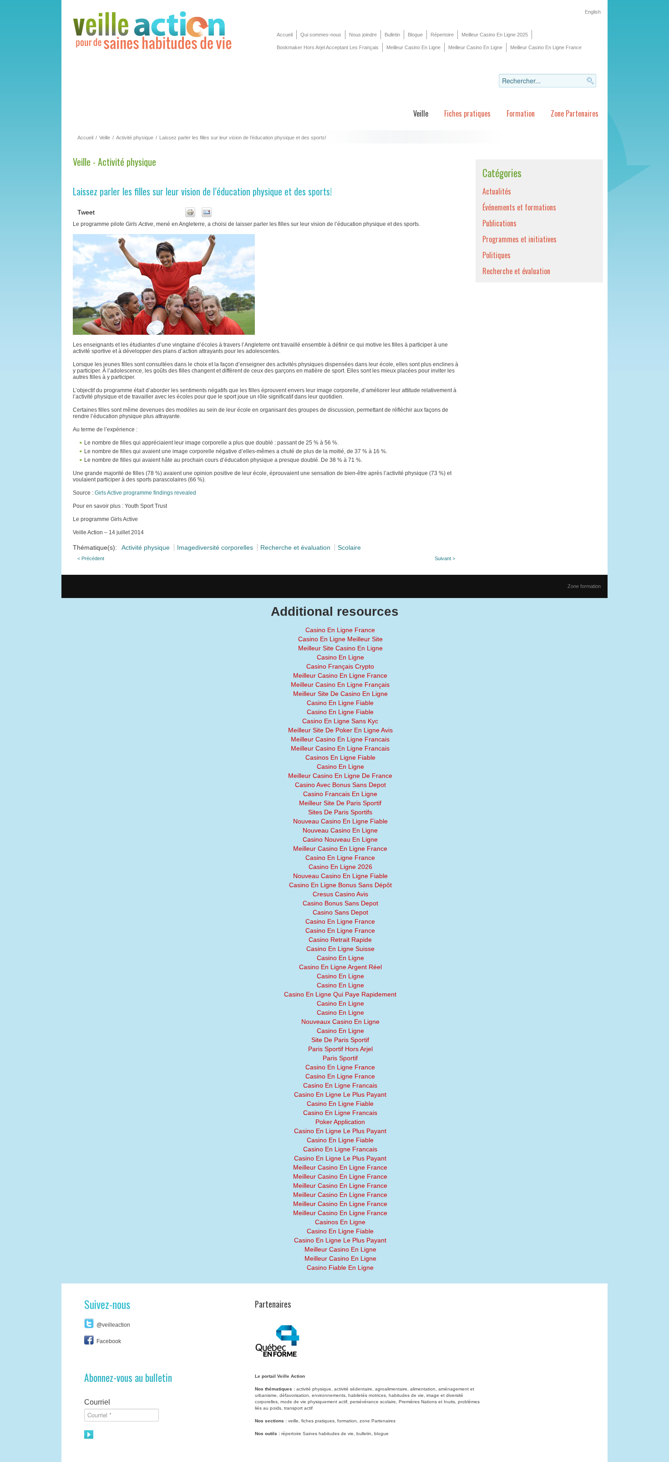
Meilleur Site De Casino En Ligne (340, 693)
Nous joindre (363, 34)
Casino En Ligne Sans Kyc (340, 721)
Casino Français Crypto (340, 666)
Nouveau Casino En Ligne (340, 830)
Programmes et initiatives (519, 239)
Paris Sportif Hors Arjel (340, 1049)
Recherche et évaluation (296, 547)
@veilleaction (113, 1325)
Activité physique (134, 137)
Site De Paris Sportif (340, 1039)
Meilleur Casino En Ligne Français (340, 684)
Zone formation (584, 586)
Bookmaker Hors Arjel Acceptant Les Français (328, 47)
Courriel (97, 1402)
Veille (420, 113)
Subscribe (89, 1434)
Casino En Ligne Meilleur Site (340, 639)
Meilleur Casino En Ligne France (546, 47)
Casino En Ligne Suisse (340, 948)
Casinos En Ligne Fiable (340, 757)
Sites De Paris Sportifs (340, 812)
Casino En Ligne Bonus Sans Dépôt (340, 885)
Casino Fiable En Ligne (340, 1267)
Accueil (285, 34)
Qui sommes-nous (320, 34)
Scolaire (349, 547)
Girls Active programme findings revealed (145, 493)
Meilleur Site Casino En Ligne (340, 648)
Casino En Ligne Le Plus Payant (340, 1094)
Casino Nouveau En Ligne (340, 839)
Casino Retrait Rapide (340, 939)
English (593, 12)
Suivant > (445, 558)
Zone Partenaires (574, 113)
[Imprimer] (190, 212)
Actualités (496, 191)
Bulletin (392, 34)
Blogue (415, 34)
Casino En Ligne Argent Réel (340, 967)
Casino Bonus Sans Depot (340, 903)
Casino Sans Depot (340, 912)
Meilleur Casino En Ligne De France (340, 775)
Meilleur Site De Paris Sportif (340, 803)
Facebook (108, 1341)
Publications (499, 223)
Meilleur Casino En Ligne (413, 47)
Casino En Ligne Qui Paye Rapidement (340, 994)
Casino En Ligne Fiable (340, 702)
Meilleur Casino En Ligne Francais (340, 739)
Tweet (86, 212)
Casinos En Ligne (340, 1222)
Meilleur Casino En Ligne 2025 (494, 34)
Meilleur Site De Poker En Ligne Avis (340, 730)
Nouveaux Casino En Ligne (340, 1021)
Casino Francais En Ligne (340, 793)
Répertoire (442, 34)
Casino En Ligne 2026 (340, 866)
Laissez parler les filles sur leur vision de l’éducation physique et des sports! (202, 191)
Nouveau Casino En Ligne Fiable (340, 821)
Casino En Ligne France (340, 630)
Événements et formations (519, 207)
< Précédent (90, 558)
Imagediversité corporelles (216, 547)
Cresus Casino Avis (340, 894)
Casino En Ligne (340, 657)
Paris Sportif (340, 1058)
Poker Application (340, 1121)
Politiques (496, 255)
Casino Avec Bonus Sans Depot (340, 784)
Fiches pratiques (467, 113)
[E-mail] (206, 212)
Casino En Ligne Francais (340, 1085)
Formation (521, 113)
